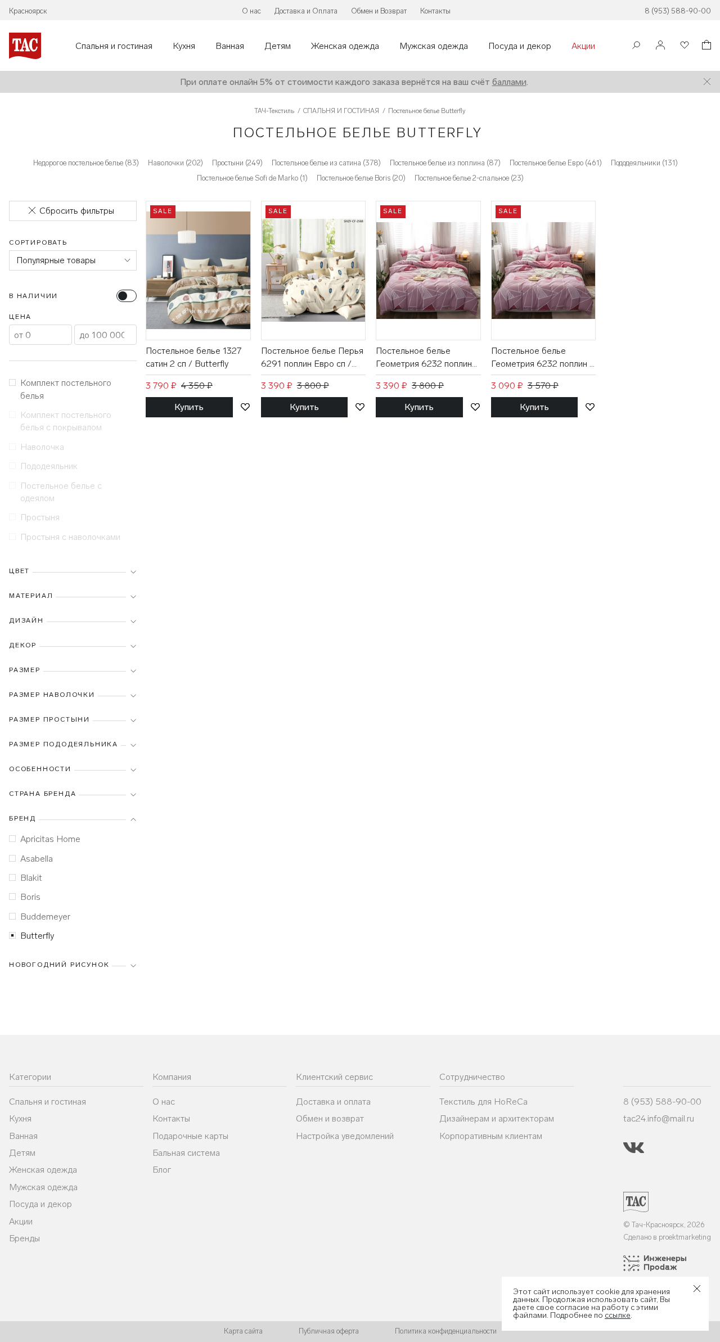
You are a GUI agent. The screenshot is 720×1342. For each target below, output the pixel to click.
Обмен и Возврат (379, 11)
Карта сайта (243, 1331)
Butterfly (37, 935)
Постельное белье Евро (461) (556, 163)
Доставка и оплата (333, 1101)
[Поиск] (636, 46)
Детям (277, 46)
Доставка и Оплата (306, 11)
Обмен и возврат (330, 1118)
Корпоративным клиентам (490, 1136)
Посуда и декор (519, 46)
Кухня (184, 46)
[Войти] (660, 45)
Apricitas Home (50, 839)
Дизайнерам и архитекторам (496, 1118)
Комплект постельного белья (65, 388)
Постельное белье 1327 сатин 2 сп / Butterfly (193, 356)
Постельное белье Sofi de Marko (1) (252, 178)
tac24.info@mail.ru (658, 1118)
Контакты (435, 11)
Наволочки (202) (175, 163)
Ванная (229, 46)
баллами (509, 81)
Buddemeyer (45, 916)
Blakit (31, 877)
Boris (30, 896)
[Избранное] (683, 45)
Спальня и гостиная (113, 46)
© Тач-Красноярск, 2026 (664, 1225)
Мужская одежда (433, 46)
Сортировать (38, 242)
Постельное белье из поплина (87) (445, 163)
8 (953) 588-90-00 (678, 11)
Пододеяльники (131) (644, 163)
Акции (583, 46)
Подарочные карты (190, 1136)
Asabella (36, 858)
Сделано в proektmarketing (667, 1237)
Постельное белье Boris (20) (361, 178)
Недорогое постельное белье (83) (86, 163)
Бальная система (186, 1152)
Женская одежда (345, 46)
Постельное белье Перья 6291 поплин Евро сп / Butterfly (312, 357)
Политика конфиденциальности (446, 1331)
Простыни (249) (237, 163)
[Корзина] (705, 46)
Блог (161, 1169)
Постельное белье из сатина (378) (326, 163)
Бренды (24, 1238)
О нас (251, 11)
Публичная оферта (329, 1331)
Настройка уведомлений (345, 1136)
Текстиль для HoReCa (483, 1101)
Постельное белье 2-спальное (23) (469, 178)
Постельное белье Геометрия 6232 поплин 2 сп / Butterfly (543, 357)
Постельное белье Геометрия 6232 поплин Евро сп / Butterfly (424, 357)
